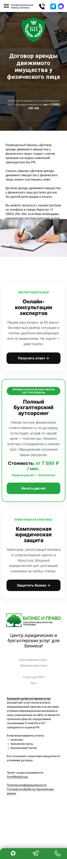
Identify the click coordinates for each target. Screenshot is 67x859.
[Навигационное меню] (6, 6)
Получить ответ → (33, 743)
